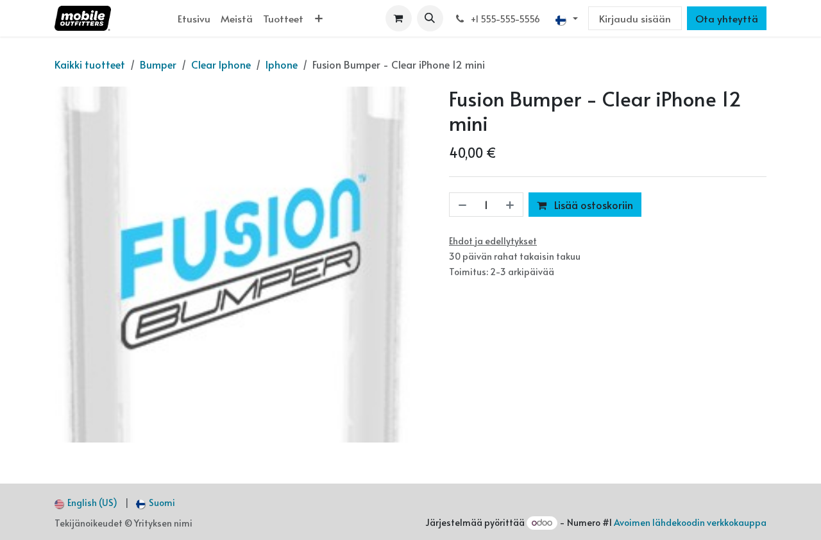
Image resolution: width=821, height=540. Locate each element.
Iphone (282, 64)
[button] (430, 18)
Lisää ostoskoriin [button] (592, 205)
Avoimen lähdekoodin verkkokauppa (690, 522)
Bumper (158, 64)
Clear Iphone (221, 64)
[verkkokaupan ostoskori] (398, 18)
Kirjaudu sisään (635, 18)
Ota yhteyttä (726, 18)
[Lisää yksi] (511, 204)
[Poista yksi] (461, 204)
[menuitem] (194, 18)
